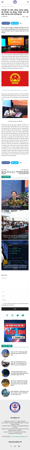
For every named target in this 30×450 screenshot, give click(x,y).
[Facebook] (7, 315)
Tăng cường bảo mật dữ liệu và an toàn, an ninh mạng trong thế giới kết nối (22, 172)
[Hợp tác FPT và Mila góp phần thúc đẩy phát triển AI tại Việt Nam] (15, 195)
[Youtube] (23, 315)
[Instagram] (12, 315)
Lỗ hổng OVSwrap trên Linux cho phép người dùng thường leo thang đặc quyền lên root (15, 266)
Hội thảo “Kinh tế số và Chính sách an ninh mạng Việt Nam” (7, 172)
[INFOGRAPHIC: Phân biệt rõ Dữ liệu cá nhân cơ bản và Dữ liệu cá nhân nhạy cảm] (5, 393)
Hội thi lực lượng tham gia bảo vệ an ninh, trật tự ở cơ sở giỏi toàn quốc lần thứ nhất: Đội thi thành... (19, 383)
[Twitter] (17, 315)
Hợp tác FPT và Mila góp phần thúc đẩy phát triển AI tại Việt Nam (15, 206)
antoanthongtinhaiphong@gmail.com (19, 436)
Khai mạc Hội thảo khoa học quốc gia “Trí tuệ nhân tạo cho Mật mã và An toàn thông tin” (15, 236)
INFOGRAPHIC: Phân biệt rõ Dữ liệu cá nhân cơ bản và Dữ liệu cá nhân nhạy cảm (19, 393)
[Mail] (15, 446)
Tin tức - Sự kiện (9, 6)
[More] (20, 23)
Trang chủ (3, 6)
